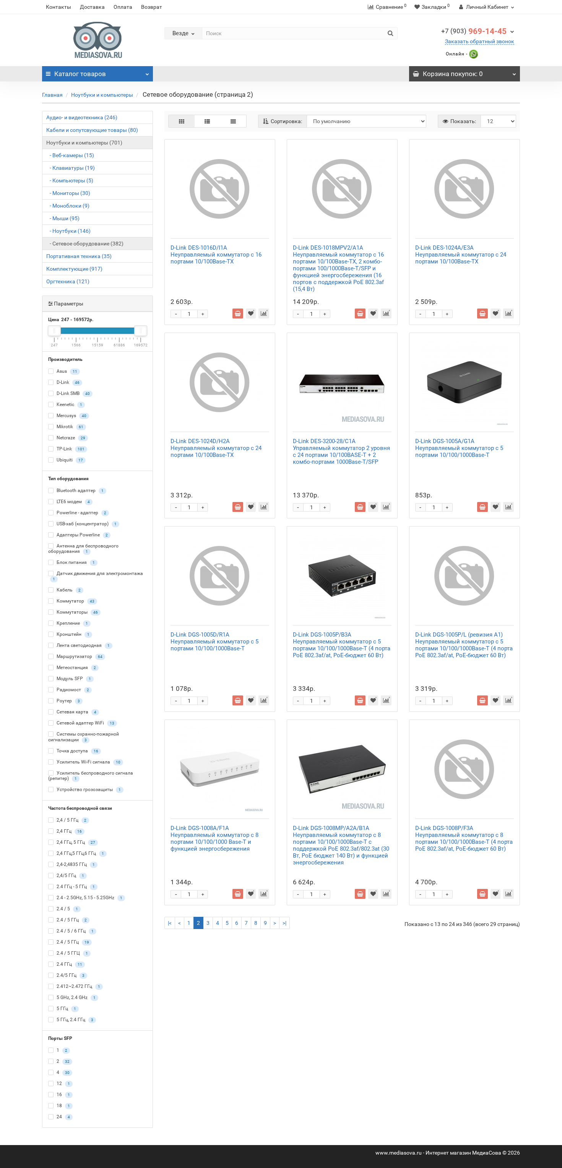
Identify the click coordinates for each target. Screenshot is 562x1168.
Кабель (68, 590)
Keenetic (68, 404)
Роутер (67, 701)
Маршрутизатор (78, 657)
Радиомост (72, 690)
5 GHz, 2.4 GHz (75, 997)
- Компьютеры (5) (69, 180)
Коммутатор (74, 601)
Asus (66, 371)
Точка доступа (76, 751)
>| (284, 923)
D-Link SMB (72, 393)
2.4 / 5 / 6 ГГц (74, 931)
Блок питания (75, 562)
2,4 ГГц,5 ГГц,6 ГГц (79, 853)
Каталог (80, 74)
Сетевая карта (75, 712)
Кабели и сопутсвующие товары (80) (92, 130)
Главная (52, 95)
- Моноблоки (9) (67, 206)
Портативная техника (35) (79, 256)
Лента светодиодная (82, 645)
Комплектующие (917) (74, 269)
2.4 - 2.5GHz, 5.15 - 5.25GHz (88, 897)
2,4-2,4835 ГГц (75, 864)
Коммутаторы (76, 612)
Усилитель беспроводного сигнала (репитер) (90, 775)
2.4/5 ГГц (69, 975)
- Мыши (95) (63, 218)
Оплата (123, 7)
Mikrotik (69, 426)
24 (62, 1116)
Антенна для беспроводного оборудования (83, 548)
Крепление (71, 623)
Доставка (92, 7)
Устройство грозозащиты (88, 789)
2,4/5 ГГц (69, 875)
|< (170, 923)
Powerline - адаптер (80, 512)
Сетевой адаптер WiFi (84, 723)
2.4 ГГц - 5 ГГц (75, 886)
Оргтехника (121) (67, 281)
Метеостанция (75, 668)
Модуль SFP (73, 679)
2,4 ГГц (68, 831)
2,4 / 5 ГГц (70, 820)
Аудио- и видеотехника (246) (81, 117)
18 (62, 1105)
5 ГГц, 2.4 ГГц (74, 1019)
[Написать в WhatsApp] (473, 54)
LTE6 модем (72, 501)
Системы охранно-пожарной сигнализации (83, 736)
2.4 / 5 (66, 908)
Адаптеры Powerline (81, 535)
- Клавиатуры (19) (70, 168)
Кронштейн (72, 634)
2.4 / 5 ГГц (71, 920)
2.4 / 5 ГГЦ (71, 953)
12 (62, 1083)
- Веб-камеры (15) (70, 155)
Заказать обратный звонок (479, 41)
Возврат (151, 7)
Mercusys (70, 415)
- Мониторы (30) (68, 193)
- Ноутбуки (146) (68, 231)
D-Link (67, 382)
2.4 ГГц (68, 964)
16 (62, 1094)
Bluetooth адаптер (79, 490)
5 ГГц (65, 1008)
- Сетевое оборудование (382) (84, 243)
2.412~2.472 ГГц (77, 986)
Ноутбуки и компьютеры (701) (84, 143)
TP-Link (69, 449)
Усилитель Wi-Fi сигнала (87, 762)
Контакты (58, 7)
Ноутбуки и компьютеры (102, 95)
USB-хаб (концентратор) (86, 523)
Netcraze (70, 437)
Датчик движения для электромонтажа (98, 576)
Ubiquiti (69, 460)
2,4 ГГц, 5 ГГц (75, 842)
